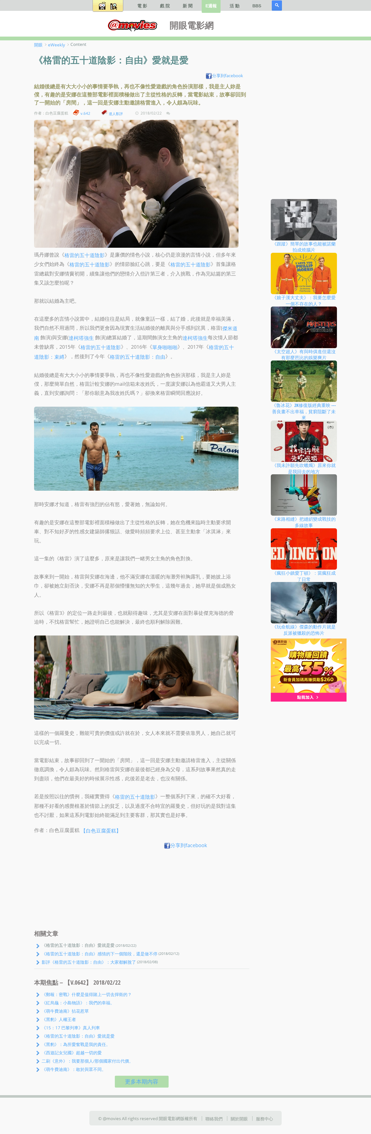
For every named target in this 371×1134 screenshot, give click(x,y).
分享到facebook (227, 75)
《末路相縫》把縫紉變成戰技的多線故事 (304, 522)
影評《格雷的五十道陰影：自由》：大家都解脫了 (89, 962)
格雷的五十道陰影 (84, 255)
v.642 (85, 113)
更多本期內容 (141, 1081)
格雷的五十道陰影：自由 (137, 356)
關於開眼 (239, 1119)
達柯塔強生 (81, 338)
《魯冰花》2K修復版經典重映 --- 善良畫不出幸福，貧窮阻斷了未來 (304, 411)
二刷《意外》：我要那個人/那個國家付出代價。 (87, 1061)
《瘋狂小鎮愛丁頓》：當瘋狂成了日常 (304, 576)
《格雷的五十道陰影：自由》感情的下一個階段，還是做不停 (99, 954)
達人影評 (116, 113)
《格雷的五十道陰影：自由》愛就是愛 (78, 1036)
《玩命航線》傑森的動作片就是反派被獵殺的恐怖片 (304, 630)
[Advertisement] (141, 890)
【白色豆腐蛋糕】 (101, 830)
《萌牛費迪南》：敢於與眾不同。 (74, 1069)
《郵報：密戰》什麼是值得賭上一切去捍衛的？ (87, 994)
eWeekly (56, 45)
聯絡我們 (214, 1119)
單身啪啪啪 (164, 347)
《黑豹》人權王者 (59, 1019)
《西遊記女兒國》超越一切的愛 (72, 1052)
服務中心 (264, 1119)
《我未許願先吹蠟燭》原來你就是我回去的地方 (304, 468)
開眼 (38, 45)
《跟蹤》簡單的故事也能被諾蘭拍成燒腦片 (304, 246)
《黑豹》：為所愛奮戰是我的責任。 (76, 1044)
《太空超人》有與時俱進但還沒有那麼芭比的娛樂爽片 (304, 354)
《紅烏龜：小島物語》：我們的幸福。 (78, 1003)
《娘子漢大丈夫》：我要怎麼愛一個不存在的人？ (304, 300)
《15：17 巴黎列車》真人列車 (71, 1028)
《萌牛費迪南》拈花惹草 (65, 1011)
